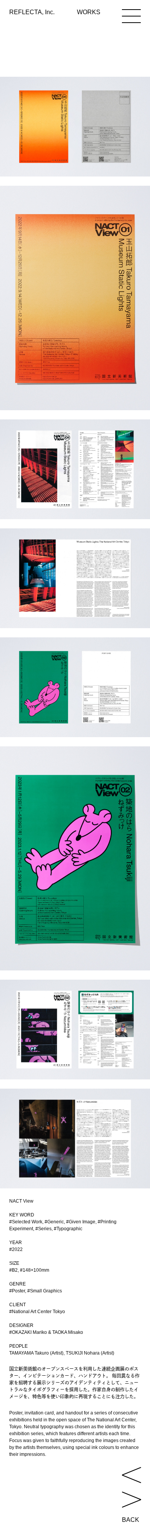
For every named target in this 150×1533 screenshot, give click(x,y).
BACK (130, 1519)
